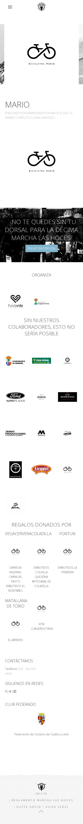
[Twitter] (10, 691)
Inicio (41, 793)
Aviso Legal (57, 807)
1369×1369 (40, 118)
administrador (36, 113)
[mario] (41, 161)
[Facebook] (6, 691)
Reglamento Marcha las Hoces (42, 800)
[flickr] (14, 691)
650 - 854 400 (27, 669)
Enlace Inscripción (41, 248)
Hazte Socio (29, 807)
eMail (8, 673)
